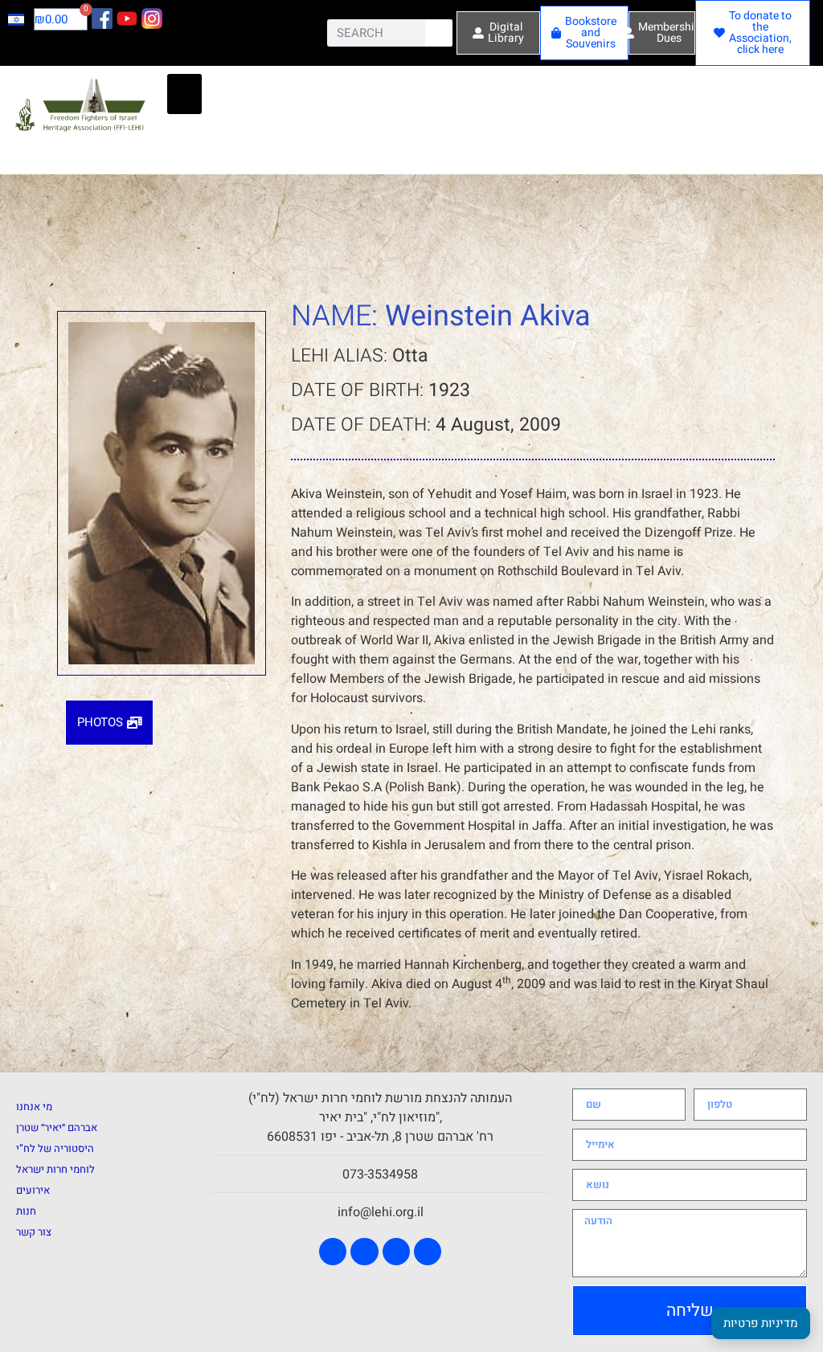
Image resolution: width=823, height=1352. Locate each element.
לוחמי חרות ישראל (55, 1169)
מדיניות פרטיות (760, 1323)
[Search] (438, 33)
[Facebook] (332, 1251)
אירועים (33, 1190)
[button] (184, 94)
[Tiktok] (427, 1251)
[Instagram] (396, 1251)
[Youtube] (364, 1251)
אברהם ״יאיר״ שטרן (56, 1127)
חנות (26, 1211)
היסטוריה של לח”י (55, 1148)
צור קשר (33, 1232)
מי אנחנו (34, 1106)
